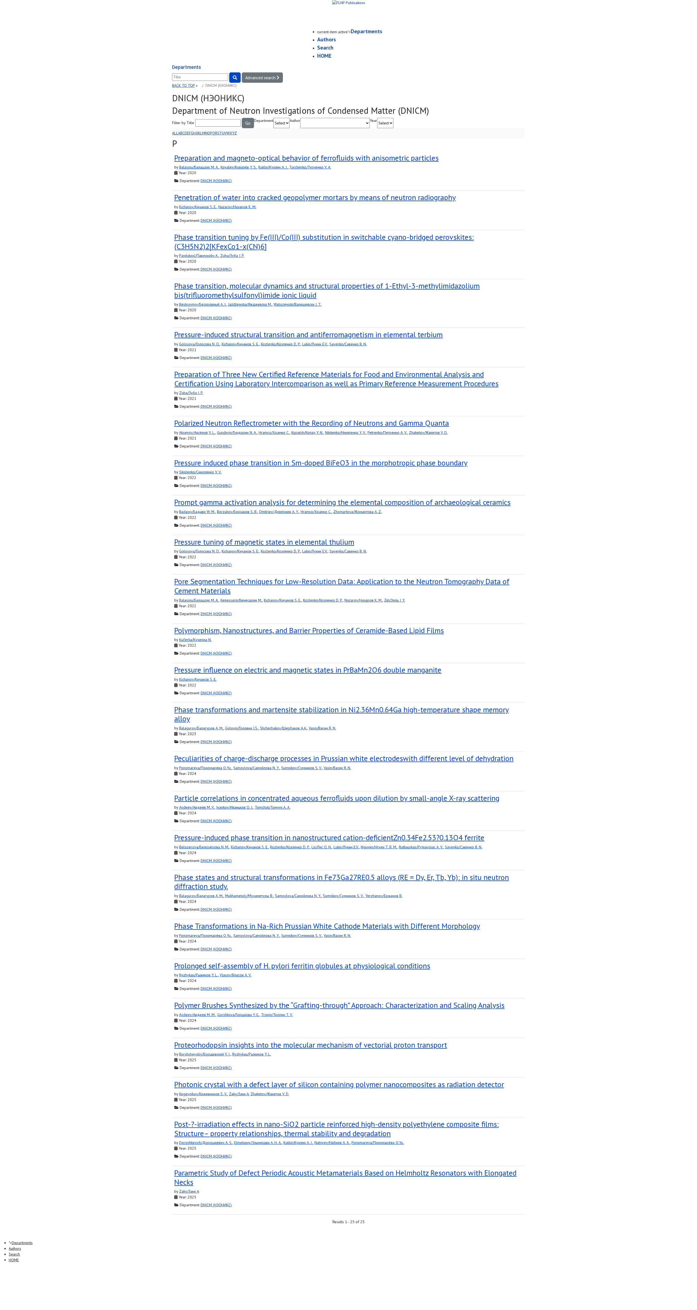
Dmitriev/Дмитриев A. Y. (279, 511)
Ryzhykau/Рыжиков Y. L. (198, 974)
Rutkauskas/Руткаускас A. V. (421, 847)
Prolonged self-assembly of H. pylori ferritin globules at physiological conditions (302, 966)
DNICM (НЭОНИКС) (216, 180)
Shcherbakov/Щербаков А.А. (283, 728)
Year (373, 120)
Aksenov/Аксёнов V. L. (197, 432)
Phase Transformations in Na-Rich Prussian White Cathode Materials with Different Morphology (327, 926)
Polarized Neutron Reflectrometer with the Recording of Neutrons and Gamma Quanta (311, 423)
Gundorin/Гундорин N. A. (237, 432)
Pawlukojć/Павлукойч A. (199, 255)
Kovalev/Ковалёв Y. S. (239, 167)
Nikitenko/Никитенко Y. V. (345, 432)
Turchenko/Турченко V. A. (310, 167)
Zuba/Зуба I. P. (232, 255)
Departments (366, 31)
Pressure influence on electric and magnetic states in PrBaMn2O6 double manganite (307, 670)
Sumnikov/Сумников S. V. (301, 767)
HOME (324, 55)
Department (263, 120)
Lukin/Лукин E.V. (315, 344)
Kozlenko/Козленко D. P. (281, 344)
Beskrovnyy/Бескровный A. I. (203, 304)
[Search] (235, 77)
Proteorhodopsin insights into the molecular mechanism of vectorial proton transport (310, 1045)
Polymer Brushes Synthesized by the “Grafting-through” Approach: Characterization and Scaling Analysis (339, 1005)
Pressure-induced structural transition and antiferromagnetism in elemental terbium (308, 334)
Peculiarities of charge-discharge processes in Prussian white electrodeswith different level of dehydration (343, 758)
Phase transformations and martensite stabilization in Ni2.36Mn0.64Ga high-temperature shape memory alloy (341, 714)
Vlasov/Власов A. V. (235, 974)
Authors (326, 39)
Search (325, 47)
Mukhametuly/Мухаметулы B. (249, 895)
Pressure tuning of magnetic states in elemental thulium (264, 542)
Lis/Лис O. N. (321, 847)
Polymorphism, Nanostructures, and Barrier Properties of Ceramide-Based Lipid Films (309, 630)
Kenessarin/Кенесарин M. (241, 600)
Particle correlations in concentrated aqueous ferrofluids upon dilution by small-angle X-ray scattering (336, 798)
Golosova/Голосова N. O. (199, 344)
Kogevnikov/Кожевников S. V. (203, 1093)
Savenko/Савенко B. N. (348, 344)
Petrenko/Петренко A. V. (387, 432)
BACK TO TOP (183, 85)
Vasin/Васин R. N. (322, 728)
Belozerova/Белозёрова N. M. (204, 847)
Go (247, 123)
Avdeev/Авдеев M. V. (197, 807)
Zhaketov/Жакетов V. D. (428, 432)
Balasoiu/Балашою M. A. (199, 167)
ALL (175, 133)
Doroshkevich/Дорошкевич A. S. (206, 1142)
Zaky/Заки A (239, 1093)
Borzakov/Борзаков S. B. (237, 511)
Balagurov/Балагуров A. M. (201, 728)
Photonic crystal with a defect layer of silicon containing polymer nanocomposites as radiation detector (339, 1084)
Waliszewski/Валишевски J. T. (297, 304)
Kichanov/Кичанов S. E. (198, 206)
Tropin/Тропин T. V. (277, 1014)
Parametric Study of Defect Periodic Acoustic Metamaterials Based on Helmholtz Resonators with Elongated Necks (345, 1177)
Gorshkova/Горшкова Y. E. (238, 1014)
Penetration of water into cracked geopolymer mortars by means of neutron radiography (315, 197)
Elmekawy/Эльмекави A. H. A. (258, 1142)
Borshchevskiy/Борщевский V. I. (205, 1054)
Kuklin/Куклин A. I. (273, 167)
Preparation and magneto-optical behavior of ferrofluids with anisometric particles (306, 158)
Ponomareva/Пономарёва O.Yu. (205, 767)
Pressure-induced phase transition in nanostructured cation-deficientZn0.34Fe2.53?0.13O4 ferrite (329, 837)
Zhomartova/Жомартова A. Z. (357, 511)
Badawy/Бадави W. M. (197, 511)
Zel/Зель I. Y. (394, 600)
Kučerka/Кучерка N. (195, 639)
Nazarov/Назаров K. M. (237, 206)
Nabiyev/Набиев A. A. (332, 1142)
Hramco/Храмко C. (274, 432)
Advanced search (261, 77)
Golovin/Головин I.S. (241, 728)
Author (295, 120)
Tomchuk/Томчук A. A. (272, 807)
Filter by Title (183, 122)
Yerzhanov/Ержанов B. (383, 895)
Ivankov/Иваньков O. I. (234, 807)
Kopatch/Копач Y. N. (307, 432)
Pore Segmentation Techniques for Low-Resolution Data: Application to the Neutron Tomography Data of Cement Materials (341, 586)
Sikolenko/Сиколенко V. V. (200, 472)
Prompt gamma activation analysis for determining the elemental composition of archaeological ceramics (342, 502)
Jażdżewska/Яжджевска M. (250, 304)
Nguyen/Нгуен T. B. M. (379, 847)
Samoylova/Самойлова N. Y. (256, 767)
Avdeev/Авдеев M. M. (197, 1014)
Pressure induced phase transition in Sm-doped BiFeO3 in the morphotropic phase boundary (320, 463)
